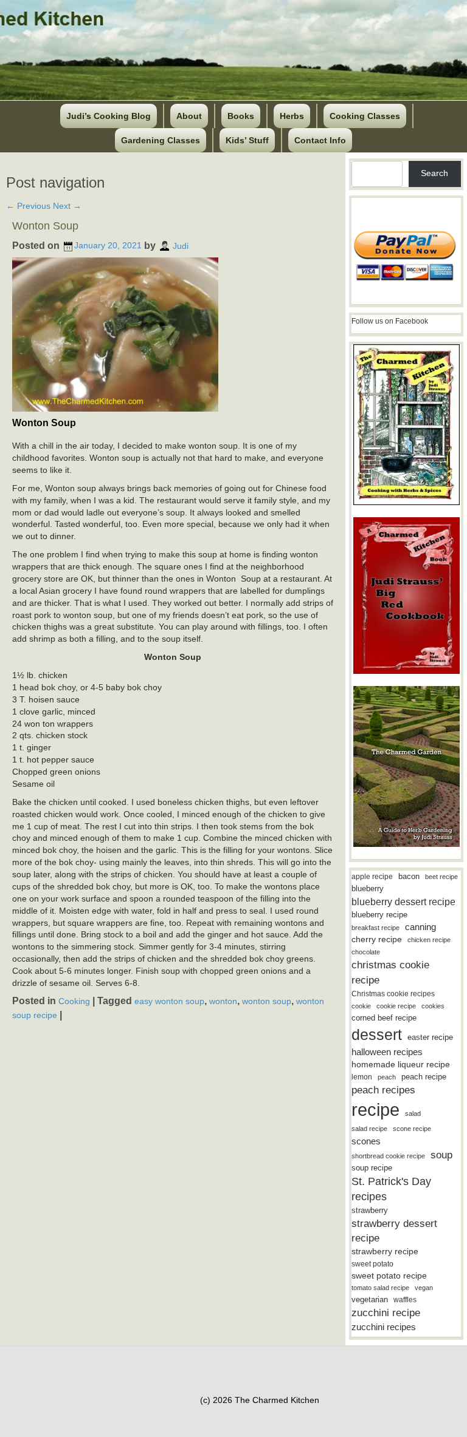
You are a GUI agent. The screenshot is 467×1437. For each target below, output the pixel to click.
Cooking (74, 1001)
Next (67, 206)
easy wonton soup (169, 1001)
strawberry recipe (384, 1251)
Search (434, 173)
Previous (28, 206)
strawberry (369, 1210)
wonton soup (266, 1001)
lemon (361, 1077)
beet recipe (441, 876)
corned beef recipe (384, 1018)
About (189, 116)
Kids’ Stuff (247, 140)
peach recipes (383, 1090)
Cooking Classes (365, 116)
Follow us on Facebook (389, 321)
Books (240, 116)
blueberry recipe (379, 914)
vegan (424, 1287)
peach (387, 1077)
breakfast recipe (375, 927)
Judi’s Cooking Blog (108, 116)
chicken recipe (429, 939)
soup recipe (371, 1167)
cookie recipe (396, 1006)
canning (420, 927)
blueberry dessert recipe (403, 901)
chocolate (365, 952)
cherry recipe (376, 939)
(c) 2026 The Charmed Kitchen (259, 1400)
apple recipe (372, 876)
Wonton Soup (45, 226)
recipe (375, 1109)
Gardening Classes (160, 140)
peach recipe (423, 1076)
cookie (361, 1006)
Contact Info (320, 140)
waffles (405, 1300)
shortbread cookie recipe (388, 1156)
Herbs (292, 116)
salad (413, 1113)
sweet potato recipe (389, 1275)
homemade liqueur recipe (400, 1064)
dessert (376, 1034)
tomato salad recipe (380, 1287)
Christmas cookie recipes (393, 994)
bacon (409, 876)
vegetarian (369, 1299)
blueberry (367, 888)
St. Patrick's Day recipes (391, 1189)
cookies (433, 1006)
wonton (223, 1001)
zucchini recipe (385, 1313)
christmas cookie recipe (390, 972)
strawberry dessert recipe (394, 1231)
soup (441, 1155)
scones (366, 1141)
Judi (181, 245)
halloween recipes (387, 1052)
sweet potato (372, 1264)
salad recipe (369, 1128)
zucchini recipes (383, 1327)
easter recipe (430, 1037)
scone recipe (412, 1128)
